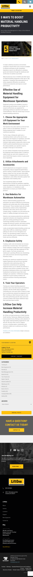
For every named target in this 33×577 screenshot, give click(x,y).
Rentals (3, 369)
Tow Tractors (5, 376)
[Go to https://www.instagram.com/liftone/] (22, 450)
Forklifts (3, 391)
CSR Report (28, 569)
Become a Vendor (7, 569)
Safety (3, 396)
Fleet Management (12, 30)
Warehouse (4, 384)
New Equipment (5, 367)
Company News (5, 393)
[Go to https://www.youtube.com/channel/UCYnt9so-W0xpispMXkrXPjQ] (14, 450)
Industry (3, 386)
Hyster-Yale (4, 379)
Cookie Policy (28, 568)
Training (3, 364)
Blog (6, 30)
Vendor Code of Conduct (19, 569)
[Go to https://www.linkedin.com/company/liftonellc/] (18, 450)
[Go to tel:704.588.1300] (16, 488)
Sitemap (9, 566)
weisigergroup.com (15, 562)
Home (2, 30)
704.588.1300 (9, 352)
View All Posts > (6, 546)
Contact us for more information (11, 331)
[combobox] (16, 404)
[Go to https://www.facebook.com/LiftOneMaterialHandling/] (11, 450)
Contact (4, 566)
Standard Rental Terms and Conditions (21, 566)
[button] (16, 10)
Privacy (22, 568)
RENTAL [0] (30, 2)
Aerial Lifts (4, 374)
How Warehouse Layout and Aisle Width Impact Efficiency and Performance (9, 542)
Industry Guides (5, 381)
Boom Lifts (4, 388)
